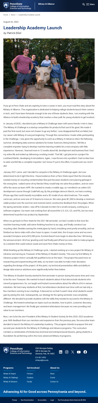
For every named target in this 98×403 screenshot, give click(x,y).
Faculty (29, 382)
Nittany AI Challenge (10, 377)
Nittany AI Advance (10, 382)
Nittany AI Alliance (46, 4)
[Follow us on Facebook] (85, 353)
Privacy (14, 400)
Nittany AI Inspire (9, 374)
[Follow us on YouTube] (79, 353)
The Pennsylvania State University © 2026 (72, 400)
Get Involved (33, 368)
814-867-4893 (40, 357)
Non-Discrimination (27, 400)
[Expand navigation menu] (84, 4)
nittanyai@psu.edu (41, 360)
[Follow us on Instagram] (67, 353)
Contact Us (54, 382)
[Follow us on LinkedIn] (61, 353)
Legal (52, 400)
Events (52, 377)
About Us (54, 368)
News (13, 15)
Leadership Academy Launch (29, 15)
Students (30, 377)
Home (5, 15)
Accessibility (42, 400)
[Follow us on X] (73, 353)
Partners (30, 374)
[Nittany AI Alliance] (19, 6)
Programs (8, 368)
